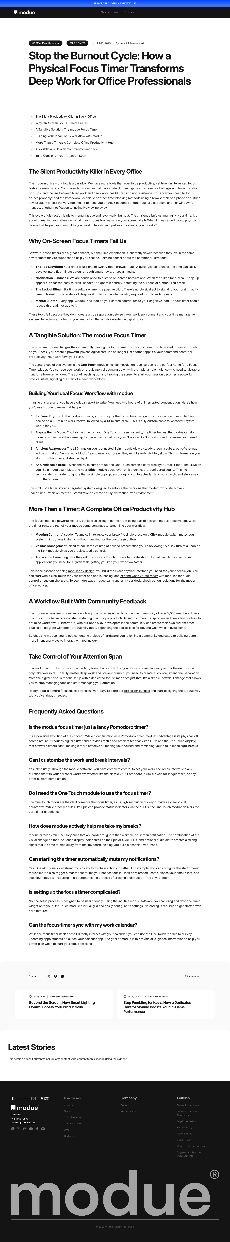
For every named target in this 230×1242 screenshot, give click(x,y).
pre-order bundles (137, 690)
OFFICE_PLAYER (77, 43)
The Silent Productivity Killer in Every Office (66, 116)
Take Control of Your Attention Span (61, 155)
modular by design (81, 571)
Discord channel (49, 618)
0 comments (195, 976)
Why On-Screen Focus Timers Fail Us (62, 123)
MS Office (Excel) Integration (45, 43)
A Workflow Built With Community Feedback (66, 149)
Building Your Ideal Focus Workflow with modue (69, 136)
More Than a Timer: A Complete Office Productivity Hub (75, 142)
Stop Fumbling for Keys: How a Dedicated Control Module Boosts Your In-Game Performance (157, 1007)
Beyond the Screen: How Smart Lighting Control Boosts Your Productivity (62, 1004)
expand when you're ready (139, 576)
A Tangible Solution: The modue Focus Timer (67, 129)
